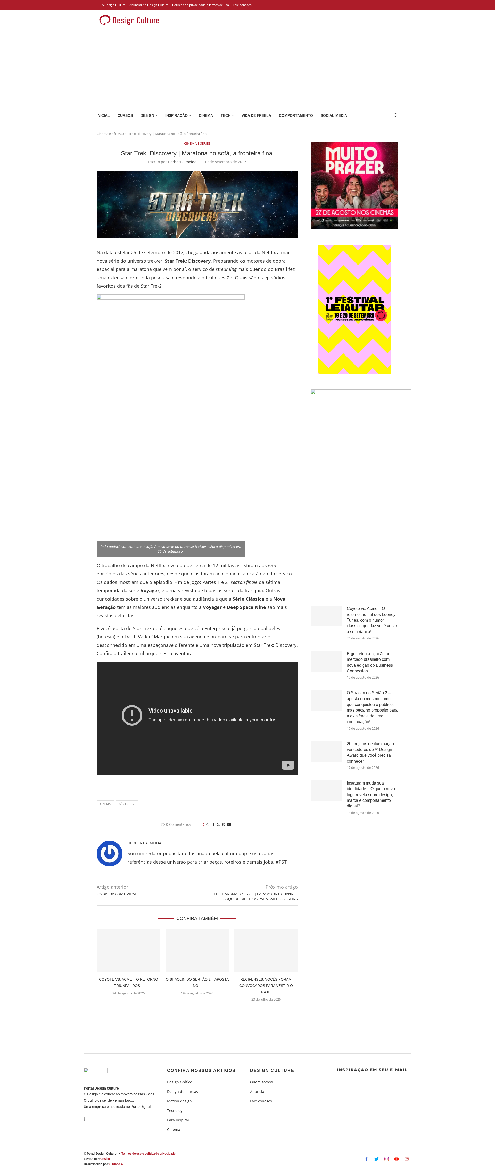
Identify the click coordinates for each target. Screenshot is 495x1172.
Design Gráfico (179, 1082)
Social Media (334, 115)
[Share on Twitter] (218, 824)
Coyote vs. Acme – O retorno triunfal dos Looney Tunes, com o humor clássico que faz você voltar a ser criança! (372, 620)
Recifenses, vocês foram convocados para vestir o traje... (266, 985)
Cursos (125, 115)
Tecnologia (176, 1110)
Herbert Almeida (182, 161)
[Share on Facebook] (213, 824)
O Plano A (116, 1164)
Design (147, 115)
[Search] (395, 115)
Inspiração (176, 115)
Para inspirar (178, 1120)
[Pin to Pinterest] (223, 824)
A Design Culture (114, 5)
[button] (197, 1012)
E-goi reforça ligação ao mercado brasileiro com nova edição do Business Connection (370, 662)
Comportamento (296, 115)
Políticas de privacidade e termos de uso (200, 5)
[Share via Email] (229, 824)
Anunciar (258, 1091)
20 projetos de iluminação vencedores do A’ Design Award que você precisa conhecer (370, 752)
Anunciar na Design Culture (148, 5)
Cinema (206, 115)
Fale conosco (242, 5)
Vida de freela (256, 115)
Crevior (105, 1159)
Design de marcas (182, 1091)
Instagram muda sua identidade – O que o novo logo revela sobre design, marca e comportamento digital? (371, 794)
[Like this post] (207, 824)
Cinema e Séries (109, 133)
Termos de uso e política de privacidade (148, 1154)
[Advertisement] (247, 69)
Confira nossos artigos (201, 1071)
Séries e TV (127, 804)
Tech (225, 115)
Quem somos (261, 1082)
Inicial (103, 115)
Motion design (179, 1101)
